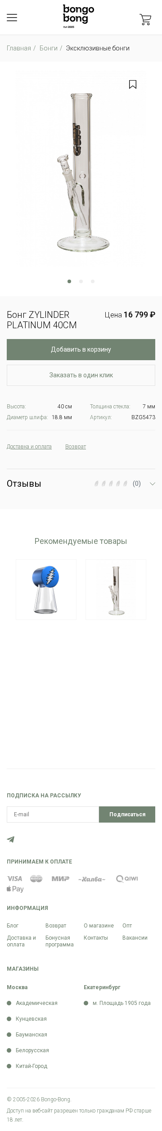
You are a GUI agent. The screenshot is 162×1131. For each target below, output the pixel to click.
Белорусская (32, 1050)
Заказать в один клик (81, 375)
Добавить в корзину (81, 349)
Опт (127, 926)
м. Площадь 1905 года (122, 1003)
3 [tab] (92, 281)
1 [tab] (69, 281)
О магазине (99, 926)
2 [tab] (81, 281)
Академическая (37, 1003)
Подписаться (127, 814)
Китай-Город (31, 1066)
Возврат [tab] (75, 446)
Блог (12, 926)
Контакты (96, 938)
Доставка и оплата (21, 941)
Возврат (55, 926)
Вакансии (135, 938)
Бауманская (31, 1034)
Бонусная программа (59, 941)
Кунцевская (31, 1019)
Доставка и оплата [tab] (29, 446)
